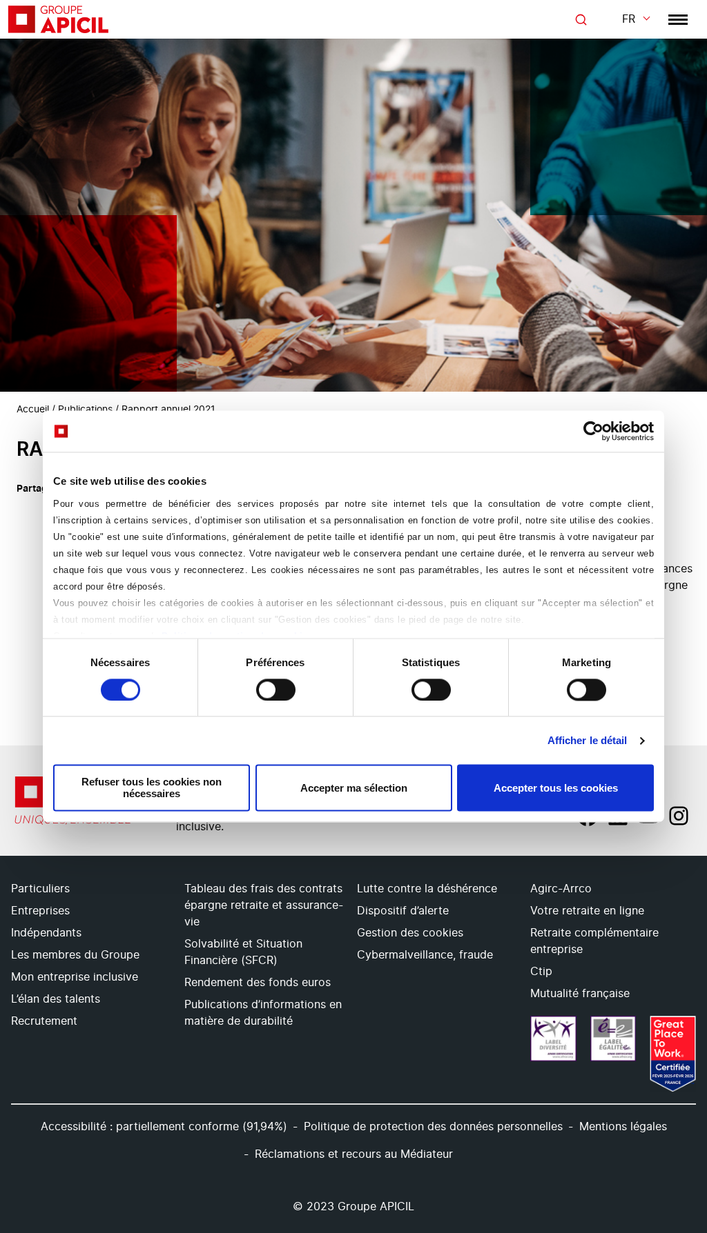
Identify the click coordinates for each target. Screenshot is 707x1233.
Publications (85, 409)
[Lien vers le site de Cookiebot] (593, 431)
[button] (679, 1107)
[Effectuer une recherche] (580, 20)
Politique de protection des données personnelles (433, 1126)
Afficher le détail (588, 740)
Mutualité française (580, 993)
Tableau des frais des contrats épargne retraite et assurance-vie (263, 905)
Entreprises (40, 910)
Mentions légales (623, 1126)
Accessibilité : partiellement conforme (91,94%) (164, 1126)
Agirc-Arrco (561, 888)
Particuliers (40, 888)
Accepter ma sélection (353, 788)
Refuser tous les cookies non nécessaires (151, 788)
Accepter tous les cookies (556, 788)
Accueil (33, 409)
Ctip (541, 971)
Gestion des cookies (410, 933)
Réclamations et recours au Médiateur (354, 1154)
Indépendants (46, 933)
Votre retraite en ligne (587, 910)
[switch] (276, 690)
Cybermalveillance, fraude (425, 955)
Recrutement (44, 1021)
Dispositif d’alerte (403, 910)
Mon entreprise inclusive (74, 977)
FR (628, 19)
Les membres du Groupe (75, 955)
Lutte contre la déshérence (427, 888)
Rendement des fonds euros (257, 982)
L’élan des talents (55, 999)
